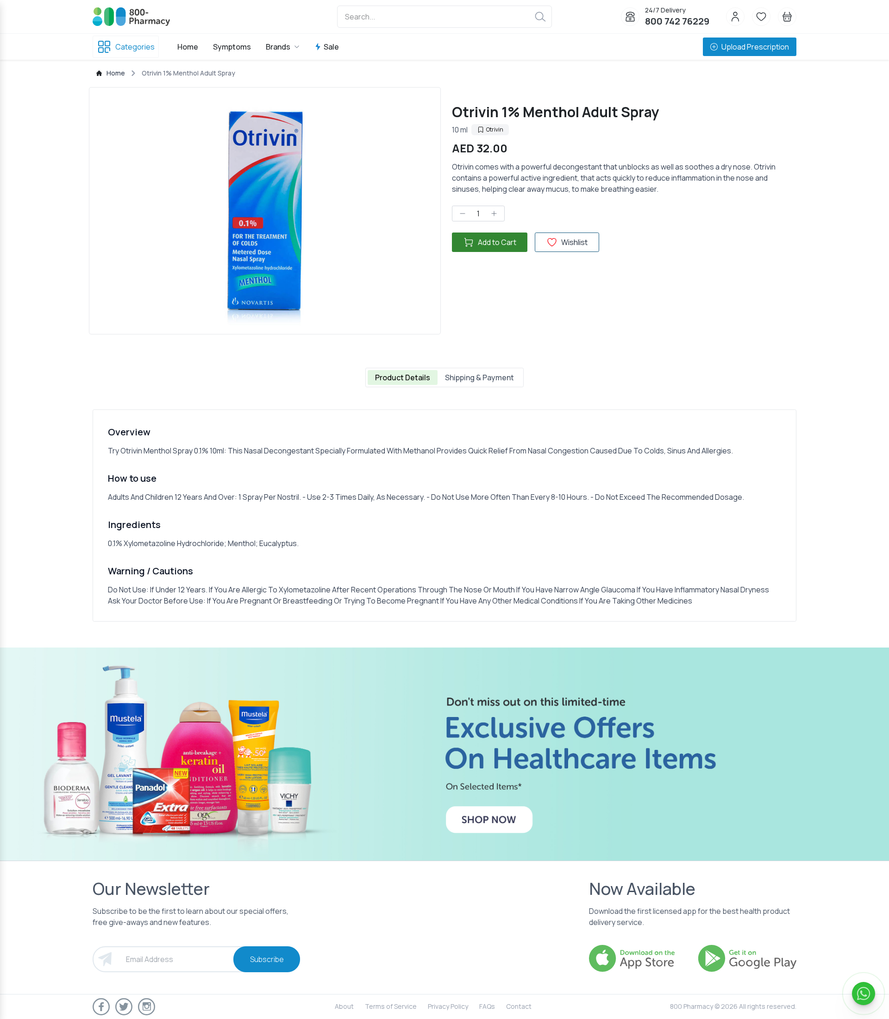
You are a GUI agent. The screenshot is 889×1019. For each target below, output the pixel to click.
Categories (135, 47)
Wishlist (574, 242)
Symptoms (232, 47)
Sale (331, 47)
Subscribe (267, 959)
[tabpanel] (444, 515)
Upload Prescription (755, 47)
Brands (278, 47)
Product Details (402, 377)
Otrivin (494, 129)
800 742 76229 (677, 21)
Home (187, 47)
